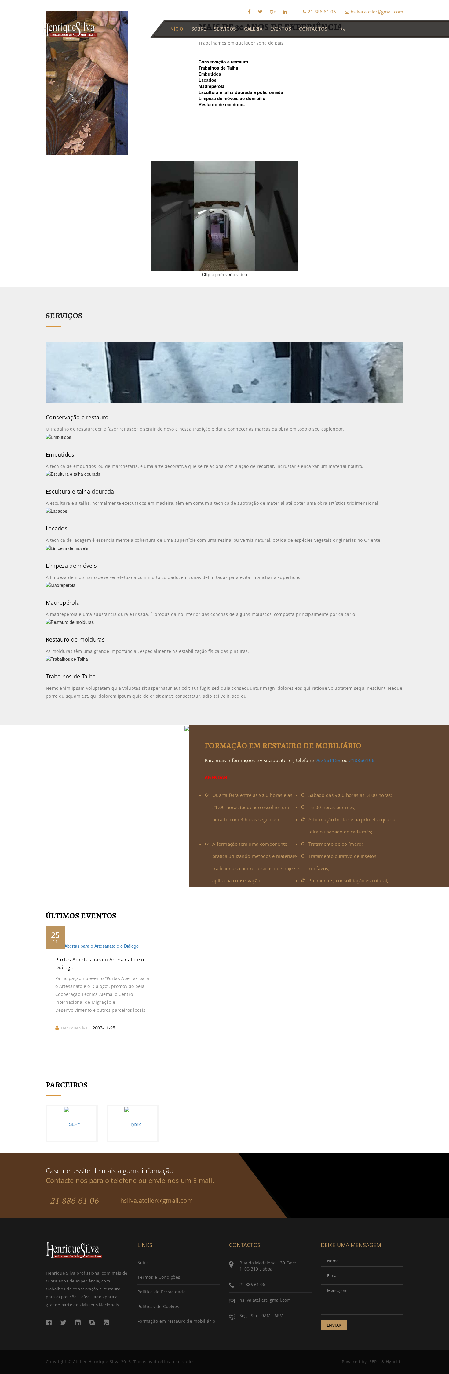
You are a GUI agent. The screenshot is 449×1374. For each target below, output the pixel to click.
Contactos (313, 29)
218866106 (362, 760)
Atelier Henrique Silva (96, 1362)
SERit (374, 1362)
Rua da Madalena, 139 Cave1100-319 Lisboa (267, 1266)
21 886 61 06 (321, 12)
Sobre (143, 1262)
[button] (343, 29)
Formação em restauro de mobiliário (176, 1321)
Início (176, 29)
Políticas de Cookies (158, 1306)
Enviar (334, 1325)
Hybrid (393, 1362)
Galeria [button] (253, 29)
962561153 (328, 760)
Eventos (280, 29)
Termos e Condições (158, 1277)
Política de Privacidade (161, 1292)
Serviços (225, 29)
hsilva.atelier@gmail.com (376, 12)
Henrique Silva (74, 1028)
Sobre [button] (198, 29)
